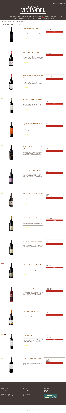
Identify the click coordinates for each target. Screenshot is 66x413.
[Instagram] (47, 391)
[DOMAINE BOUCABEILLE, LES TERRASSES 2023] (11, 250)
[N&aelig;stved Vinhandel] (33, 10)
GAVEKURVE (25, 393)
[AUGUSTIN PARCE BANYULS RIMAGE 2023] (11, 37)
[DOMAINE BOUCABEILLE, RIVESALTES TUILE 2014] (11, 297)
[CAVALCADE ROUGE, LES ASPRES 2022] (11, 61)
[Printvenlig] (64, 21)
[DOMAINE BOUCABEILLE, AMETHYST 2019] (11, 179)
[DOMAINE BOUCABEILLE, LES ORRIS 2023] (11, 226)
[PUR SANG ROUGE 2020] (11, 344)
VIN (23, 395)
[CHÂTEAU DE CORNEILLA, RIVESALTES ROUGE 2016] (11, 132)
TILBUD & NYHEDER (26, 394)
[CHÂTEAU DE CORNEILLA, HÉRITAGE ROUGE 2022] (11, 108)
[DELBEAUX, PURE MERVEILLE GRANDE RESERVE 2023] (11, 155)
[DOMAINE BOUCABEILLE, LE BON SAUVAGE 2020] (11, 202)
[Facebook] (45, 391)
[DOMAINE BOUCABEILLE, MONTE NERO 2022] (11, 273)
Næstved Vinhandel (33, 408)
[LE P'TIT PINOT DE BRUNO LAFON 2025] (11, 320)
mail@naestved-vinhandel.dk (8, 395)
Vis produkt (54, 31)
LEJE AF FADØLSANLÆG (27, 390)
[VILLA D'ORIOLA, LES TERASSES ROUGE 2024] (11, 367)
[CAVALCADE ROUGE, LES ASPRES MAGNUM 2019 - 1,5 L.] (11, 84)
